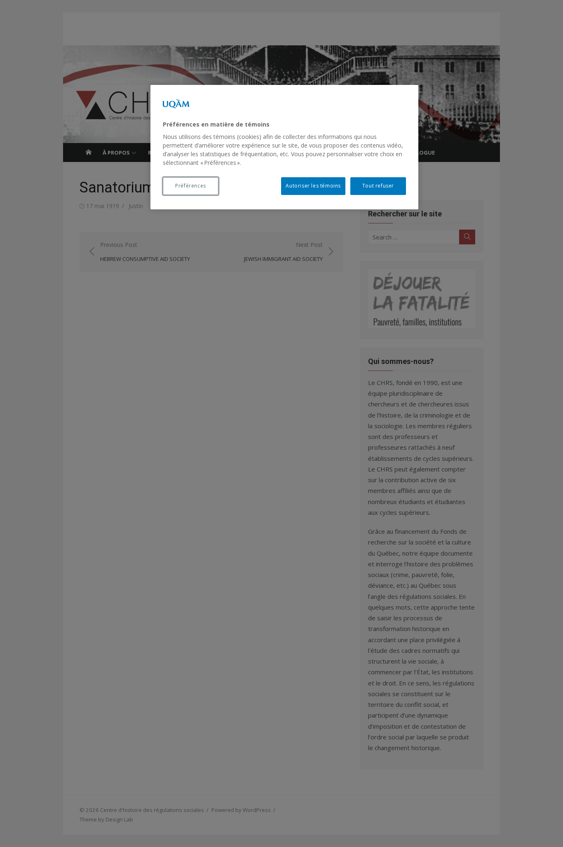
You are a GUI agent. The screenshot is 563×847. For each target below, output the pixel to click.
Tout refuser (378, 185)
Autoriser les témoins (313, 185)
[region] (284, 147)
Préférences (190, 185)
